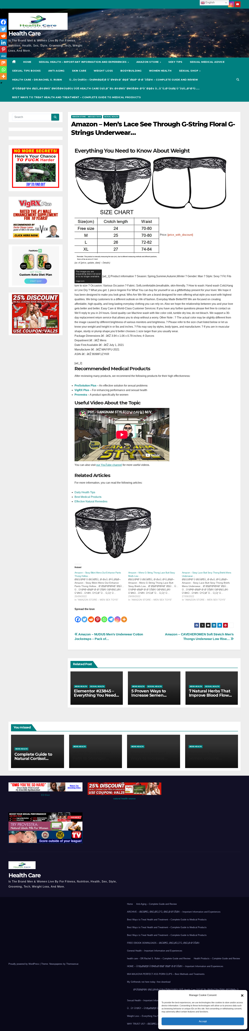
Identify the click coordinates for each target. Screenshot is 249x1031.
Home (130, 904)
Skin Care (79, 70)
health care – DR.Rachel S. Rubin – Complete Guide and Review (158, 958)
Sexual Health (111, 117)
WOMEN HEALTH (160, 70)
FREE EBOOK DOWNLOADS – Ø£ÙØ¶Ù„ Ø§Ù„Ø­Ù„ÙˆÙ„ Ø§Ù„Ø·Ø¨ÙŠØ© (163, 943)
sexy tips (175, 61)
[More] (124, 617)
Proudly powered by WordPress (24, 964)
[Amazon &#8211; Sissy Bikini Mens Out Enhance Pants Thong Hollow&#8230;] (101, 586)
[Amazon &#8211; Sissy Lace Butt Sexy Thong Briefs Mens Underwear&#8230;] (209, 586)
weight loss (103, 70)
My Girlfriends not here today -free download (148, 982)
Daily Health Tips (85, 492)
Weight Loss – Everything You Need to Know (149, 1016)
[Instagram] (117, 617)
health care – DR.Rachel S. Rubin (37, 79)
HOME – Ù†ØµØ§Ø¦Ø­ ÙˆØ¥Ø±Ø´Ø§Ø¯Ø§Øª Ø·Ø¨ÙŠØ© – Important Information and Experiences (175, 966)
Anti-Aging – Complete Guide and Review (156, 904)
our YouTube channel (109, 464)
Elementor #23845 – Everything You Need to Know (95, 695)
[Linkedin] (3, 42)
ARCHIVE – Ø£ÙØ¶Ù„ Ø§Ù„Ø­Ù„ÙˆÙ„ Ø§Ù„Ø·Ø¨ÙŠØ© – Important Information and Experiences (174, 912)
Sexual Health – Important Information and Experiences (83, 61)
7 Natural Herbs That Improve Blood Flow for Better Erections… (210, 695)
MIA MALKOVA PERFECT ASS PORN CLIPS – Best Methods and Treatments (166, 974)
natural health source (124, 798)
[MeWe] (3, 56)
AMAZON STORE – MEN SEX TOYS (86, 117)
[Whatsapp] (104, 617)
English (210, 2)
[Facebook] (78, 617)
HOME (27, 61)
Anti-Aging (56, 70)
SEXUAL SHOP (189, 70)
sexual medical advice (207, 61)
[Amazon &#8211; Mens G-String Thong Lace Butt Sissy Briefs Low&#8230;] (155, 586)
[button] (242, 995)
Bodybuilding (131, 70)
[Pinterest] (98, 617)
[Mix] (3, 62)
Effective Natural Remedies (91, 501)
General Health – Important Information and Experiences (154, 950)
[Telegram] (111, 617)
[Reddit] (91, 617)
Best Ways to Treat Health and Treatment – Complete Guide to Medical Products (76, 97)
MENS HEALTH (81, 686)
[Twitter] (84, 617)
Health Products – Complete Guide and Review (217, 958)
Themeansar (72, 964)
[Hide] (1, 83)
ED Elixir (45, 795)
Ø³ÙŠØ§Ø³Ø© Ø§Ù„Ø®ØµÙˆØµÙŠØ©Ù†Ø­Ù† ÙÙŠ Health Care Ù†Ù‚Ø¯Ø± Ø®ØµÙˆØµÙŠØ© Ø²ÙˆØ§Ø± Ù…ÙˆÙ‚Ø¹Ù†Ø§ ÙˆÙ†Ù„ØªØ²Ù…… (106, 88)
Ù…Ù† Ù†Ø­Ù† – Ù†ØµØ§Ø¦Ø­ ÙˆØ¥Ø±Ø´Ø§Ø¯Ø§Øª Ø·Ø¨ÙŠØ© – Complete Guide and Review (133, 79)
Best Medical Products (88, 496)
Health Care (24, 33)
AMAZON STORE (148, 61)
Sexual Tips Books (26, 70)
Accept (203, 1021)
